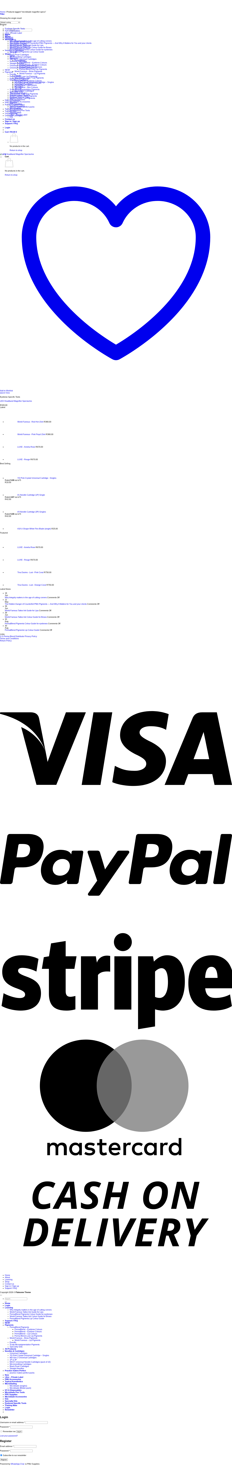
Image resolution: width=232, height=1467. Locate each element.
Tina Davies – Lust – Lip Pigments (29, 78)
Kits (11, 117)
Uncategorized (11, 113)
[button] (9, 1410)
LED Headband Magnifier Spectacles (16, 401)
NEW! (7, 70)
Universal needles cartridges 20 (23, 68)
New (7, 1375)
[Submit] (6, 1301)
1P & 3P (13, 53)
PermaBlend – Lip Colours (25, 1334)
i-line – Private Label (14, 1377)
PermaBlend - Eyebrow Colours (28, 81)
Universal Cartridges (13, 116)
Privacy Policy (31, 636)
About (7, 1277)
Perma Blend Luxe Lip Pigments (33, 69)
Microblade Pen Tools (15, 1392)
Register (4, 1460)
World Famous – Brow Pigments (28, 71)
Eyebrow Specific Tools (15, 29)
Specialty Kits (11, 1401)
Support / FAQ (11, 1288)
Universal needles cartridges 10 (23, 66)
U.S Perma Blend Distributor (12, 636)
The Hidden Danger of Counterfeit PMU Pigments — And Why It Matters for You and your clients (50, 43)
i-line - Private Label (13, 33)
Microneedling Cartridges (20, 57)
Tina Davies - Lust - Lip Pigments (24, 94)
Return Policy (6, 641)
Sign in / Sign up (12, 1286)
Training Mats (10, 111)
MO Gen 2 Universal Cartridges (23, 59)
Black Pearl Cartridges (24, 91)
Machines (9, 37)
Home (7, 1275)
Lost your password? (9, 1436)
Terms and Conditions (9, 639)
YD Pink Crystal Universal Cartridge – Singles (29, 1355)
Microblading (10, 39)
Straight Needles (17, 63)
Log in (19, 1431)
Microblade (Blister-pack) (20, 42)
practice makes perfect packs (22, 107)
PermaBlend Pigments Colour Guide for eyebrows (31, 50)
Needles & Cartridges (14, 50)
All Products (10, 1349)
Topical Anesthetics (14, 1381)
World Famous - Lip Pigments (22, 98)
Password (5, 1427)
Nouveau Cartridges (18, 61)
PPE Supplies (11, 102)
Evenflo (13, 74)
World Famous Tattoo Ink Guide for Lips (22, 611)
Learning (8, 1280)
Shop (7, 54)
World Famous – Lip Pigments (32, 74)
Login (7, 1305)
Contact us (9, 1284)
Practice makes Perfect (15, 105)
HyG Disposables (12, 31)
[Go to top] (1, 1295)
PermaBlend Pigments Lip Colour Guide (27, 52)
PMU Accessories (12, 100)
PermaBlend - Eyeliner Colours (27, 83)
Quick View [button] (5, 393)
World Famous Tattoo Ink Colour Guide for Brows (30, 47)
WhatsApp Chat (18, 1464)
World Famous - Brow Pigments (23, 96)
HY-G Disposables (13, 1390)
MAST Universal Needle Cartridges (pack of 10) (30, 1362)
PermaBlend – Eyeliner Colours (28, 1332)
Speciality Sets (16, 92)
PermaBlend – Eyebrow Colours (33, 63)
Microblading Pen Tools (20, 110)
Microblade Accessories (20, 102)
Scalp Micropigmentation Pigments (25, 89)
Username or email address (12, 1422)
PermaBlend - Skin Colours (26, 87)
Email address (7, 1446)
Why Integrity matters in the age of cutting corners (26, 597)
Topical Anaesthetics (13, 109)
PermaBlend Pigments (19, 79)
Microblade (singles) (18, 44)
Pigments (9, 72)
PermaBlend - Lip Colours (25, 85)
